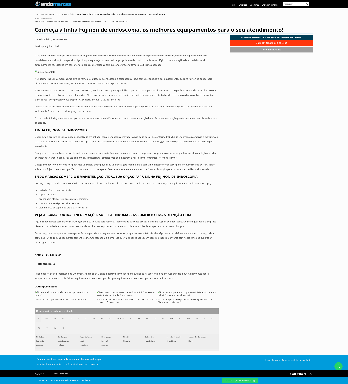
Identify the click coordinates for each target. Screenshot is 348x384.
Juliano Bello (53, 46)
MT (180, 318)
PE (94, 318)
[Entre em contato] (45, 71)
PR (71, 318)
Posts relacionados (271, 49)
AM (131, 318)
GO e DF (120, 318)
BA (102, 318)
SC (78, 318)
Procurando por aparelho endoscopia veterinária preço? (60, 299)
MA (171, 318)
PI (204, 318)
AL (155, 318)
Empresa (243, 4)
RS (86, 318)
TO (63, 328)
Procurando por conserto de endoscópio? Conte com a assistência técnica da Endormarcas (127, 300)
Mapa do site (306, 360)
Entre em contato (270, 4)
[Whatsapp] (338, 366)
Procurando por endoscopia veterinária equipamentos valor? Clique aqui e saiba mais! (185, 300)
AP (163, 318)
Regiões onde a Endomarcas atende (54, 311)
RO (39, 328)
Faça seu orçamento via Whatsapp (240, 380)
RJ (38, 318)
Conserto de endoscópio (118, 21)
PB (197, 318)
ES (55, 318)
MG (46, 318)
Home (233, 4)
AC (147, 318)
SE (55, 328)
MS (188, 318)
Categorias (254, 4)
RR (47, 328)
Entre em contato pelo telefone (271, 43)
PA (139, 318)
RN (212, 318)
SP (63, 318)
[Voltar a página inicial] (53, 3)
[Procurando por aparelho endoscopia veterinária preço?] (65, 294)
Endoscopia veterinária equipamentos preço (89, 21)
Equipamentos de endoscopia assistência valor (52, 21)
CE (110, 318)
